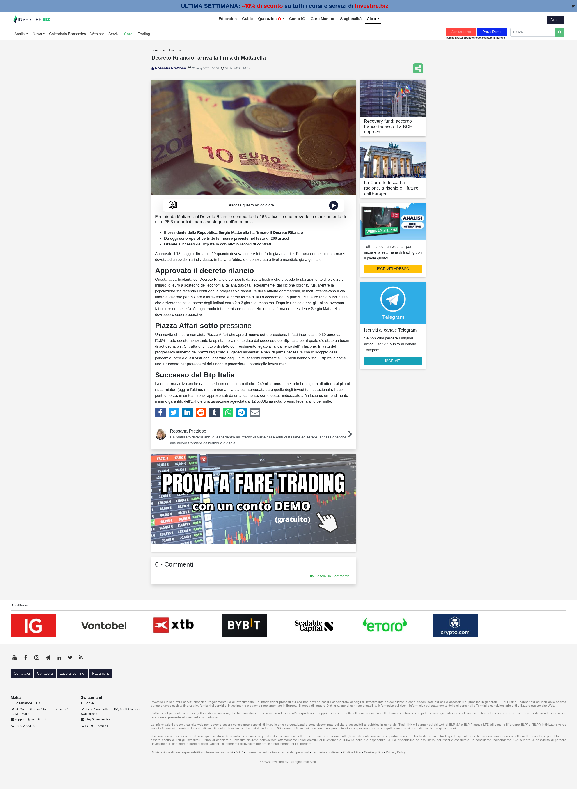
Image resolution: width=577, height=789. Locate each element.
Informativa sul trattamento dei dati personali (277, 752)
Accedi (555, 20)
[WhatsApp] (228, 412)
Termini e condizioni (326, 752)
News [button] (38, 34)
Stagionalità (351, 18)
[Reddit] (201, 412)
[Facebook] (160, 412)
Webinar (97, 34)
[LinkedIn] (187, 412)
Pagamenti (101, 673)
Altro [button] (372, 18)
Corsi (128, 34)
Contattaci (22, 673)
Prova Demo (492, 32)
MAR (239, 752)
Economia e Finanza (166, 50)
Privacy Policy (395, 752)
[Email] (255, 412)
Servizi (113, 34)
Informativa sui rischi (218, 752)
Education (228, 18)
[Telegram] (241, 412)
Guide (247, 18)
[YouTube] (14, 657)
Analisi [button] (20, 34)
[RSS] (80, 657)
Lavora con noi (72, 673)
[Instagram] (36, 657)
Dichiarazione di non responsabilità (176, 752)
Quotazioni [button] (268, 18)
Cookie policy (373, 752)
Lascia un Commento (332, 576)
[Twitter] (174, 412)
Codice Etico (352, 752)
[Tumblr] (214, 412)
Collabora (45, 673)
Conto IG (297, 18)
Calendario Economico (67, 34)
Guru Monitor (323, 18)
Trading (144, 34)
